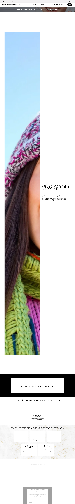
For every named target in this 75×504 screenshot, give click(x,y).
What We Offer (10, 4)
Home (3, 4)
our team (32, 466)
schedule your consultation (39, 466)
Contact (62, 4)
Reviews (57, 4)
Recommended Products (18, 4)
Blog (60, 4)
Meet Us (5, 4)
